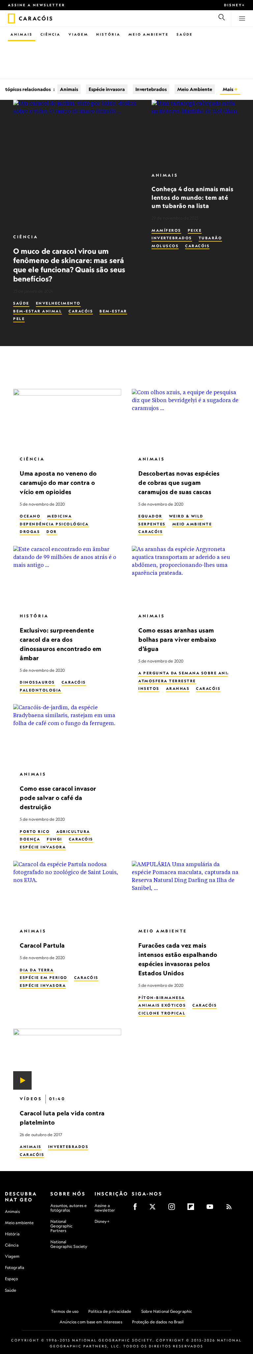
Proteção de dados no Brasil (158, 1321)
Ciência (51, 34)
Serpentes (152, 524)
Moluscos (165, 246)
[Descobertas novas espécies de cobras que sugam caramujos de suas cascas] (186, 419)
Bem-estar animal (37, 311)
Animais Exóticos (162, 1005)
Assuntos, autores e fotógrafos (68, 1208)
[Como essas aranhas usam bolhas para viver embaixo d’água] (186, 576)
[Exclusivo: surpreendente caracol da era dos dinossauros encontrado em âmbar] (67, 576)
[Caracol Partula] (67, 891)
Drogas (30, 531)
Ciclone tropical (161, 1013)
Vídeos (31, 1098)
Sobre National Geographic (166, 1311)
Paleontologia (41, 690)
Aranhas (178, 688)
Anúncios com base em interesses (91, 1321)
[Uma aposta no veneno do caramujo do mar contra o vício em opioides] (67, 419)
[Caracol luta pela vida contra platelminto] (67, 1059)
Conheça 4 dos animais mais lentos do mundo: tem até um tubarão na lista (192, 197)
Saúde (185, 34)
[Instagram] (173, 1208)
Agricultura (73, 831)
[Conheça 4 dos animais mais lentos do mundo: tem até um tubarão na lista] (196, 133)
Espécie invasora (107, 89)
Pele (19, 318)
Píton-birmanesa (161, 997)
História (108, 34)
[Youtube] (212, 1208)
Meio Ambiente (148, 34)
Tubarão (210, 238)
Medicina (59, 516)
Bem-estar (113, 311)
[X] (154, 1208)
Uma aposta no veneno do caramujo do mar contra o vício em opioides (58, 482)
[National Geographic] (11, 18)
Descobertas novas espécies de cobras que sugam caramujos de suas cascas (178, 482)
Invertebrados (151, 89)
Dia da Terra (37, 970)
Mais (228, 89)
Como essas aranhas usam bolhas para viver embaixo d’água (177, 639)
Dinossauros (37, 682)
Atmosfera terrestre (167, 681)
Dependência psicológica (54, 524)
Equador (150, 516)
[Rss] (231, 1208)
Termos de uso (64, 1311)
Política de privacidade (109, 1311)
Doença (30, 839)
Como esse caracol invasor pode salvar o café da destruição (58, 797)
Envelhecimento (58, 303)
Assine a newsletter (36, 5)
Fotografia (14, 1267)
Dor (51, 531)
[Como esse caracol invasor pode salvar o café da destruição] (67, 734)
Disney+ (234, 5)
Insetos (148, 688)
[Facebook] (137, 1208)
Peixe (195, 230)
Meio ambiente (19, 1222)
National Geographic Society (68, 1244)
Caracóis (81, 311)
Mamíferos (166, 230)
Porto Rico (35, 831)
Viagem (78, 34)
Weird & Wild (186, 516)
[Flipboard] (192, 1208)
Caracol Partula (42, 945)
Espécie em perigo (44, 977)
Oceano (30, 516)
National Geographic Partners (61, 1226)
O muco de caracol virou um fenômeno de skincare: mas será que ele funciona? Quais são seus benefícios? (69, 265)
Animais (22, 34)
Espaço (11, 1278)
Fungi (54, 839)
